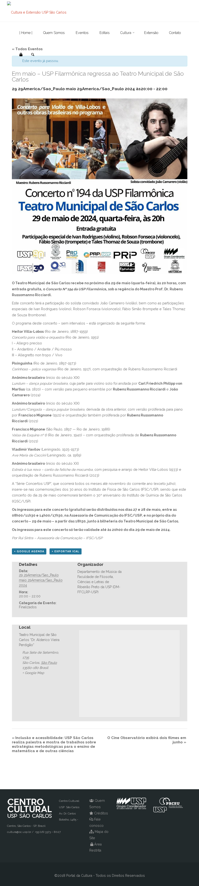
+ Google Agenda (29, 551)
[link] (32, 55)
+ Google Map (33, 673)
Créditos (101, 813)
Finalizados (28, 607)
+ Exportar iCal (65, 551)
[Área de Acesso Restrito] (21, 54)
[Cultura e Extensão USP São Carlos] (36, 11)
